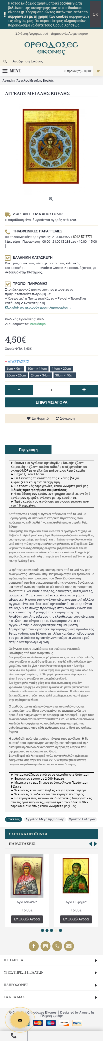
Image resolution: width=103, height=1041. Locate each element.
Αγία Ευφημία (76, 902)
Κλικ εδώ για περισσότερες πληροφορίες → (38, 307)
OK (95, 14)
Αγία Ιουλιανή (27, 902)
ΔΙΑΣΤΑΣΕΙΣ (18, 361)
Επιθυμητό (40, 418)
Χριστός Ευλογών (82, 819)
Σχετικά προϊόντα (28, 834)
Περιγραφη (28, 450)
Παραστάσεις (22, 844)
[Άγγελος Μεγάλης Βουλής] (51, 148)
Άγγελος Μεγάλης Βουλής (45, 819)
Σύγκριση (67, 418)
